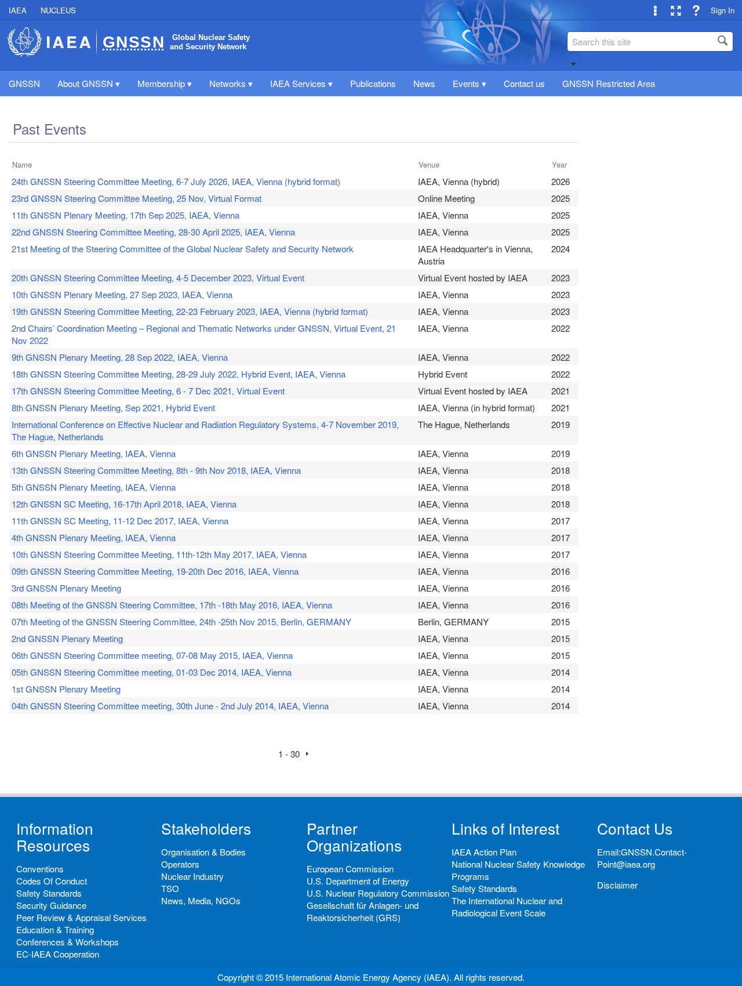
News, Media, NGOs (201, 900)
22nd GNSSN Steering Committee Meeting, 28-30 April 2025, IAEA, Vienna (153, 232)
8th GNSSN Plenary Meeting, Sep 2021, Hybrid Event (113, 407)
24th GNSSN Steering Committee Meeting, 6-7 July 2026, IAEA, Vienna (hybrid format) (176, 181)
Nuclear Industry (192, 876)
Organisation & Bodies (203, 852)
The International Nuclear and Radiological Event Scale (507, 906)
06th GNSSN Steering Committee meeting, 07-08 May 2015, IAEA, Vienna (152, 655)
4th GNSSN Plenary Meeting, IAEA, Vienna (94, 537)
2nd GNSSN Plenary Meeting (67, 638)
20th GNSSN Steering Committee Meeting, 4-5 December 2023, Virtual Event (158, 277)
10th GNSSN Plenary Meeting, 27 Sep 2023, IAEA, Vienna (122, 294)
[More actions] (655, 10)
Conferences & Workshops (67, 942)
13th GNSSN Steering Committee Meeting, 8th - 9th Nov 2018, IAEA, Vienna (156, 470)
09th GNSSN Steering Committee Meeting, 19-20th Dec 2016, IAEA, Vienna (155, 571)
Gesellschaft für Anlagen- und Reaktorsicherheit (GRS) (363, 911)
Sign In (722, 10)
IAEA (18, 10)
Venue (429, 164)
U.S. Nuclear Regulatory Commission (378, 893)
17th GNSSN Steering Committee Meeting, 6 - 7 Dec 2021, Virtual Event (148, 391)
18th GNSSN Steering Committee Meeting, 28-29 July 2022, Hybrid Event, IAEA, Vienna (178, 374)
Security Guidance (51, 905)
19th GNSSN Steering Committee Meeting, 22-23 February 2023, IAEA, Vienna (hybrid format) (190, 311)
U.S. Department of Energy (358, 881)
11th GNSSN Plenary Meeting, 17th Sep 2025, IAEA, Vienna (125, 215)
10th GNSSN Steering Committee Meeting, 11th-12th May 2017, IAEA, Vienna (159, 554)
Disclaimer (617, 885)
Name (22, 164)
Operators (180, 864)
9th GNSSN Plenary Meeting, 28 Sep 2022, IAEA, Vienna (120, 357)
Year (559, 164)
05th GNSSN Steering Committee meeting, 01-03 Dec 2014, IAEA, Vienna (152, 672)
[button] (573, 63)
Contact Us (634, 828)
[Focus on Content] (675, 10)
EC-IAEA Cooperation (57, 954)
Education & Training (55, 929)
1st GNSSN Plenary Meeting (66, 689)
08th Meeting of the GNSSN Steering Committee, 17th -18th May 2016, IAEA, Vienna (172, 605)
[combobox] (650, 41)
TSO (170, 888)
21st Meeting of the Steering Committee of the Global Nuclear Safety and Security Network (183, 248)
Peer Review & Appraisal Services (81, 917)
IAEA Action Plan (484, 852)
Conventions (40, 868)
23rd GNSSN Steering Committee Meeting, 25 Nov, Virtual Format (136, 198)
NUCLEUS (58, 10)
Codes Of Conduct (51, 881)
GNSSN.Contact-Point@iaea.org (642, 858)
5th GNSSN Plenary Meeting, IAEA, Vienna (94, 487)
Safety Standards (49, 893)
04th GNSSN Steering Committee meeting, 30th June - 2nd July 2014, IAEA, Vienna (170, 705)
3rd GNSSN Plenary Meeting (66, 588)
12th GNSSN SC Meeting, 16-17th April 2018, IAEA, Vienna (124, 504)
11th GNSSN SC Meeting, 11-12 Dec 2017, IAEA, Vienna (120, 520)
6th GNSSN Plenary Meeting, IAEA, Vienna (94, 453)
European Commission (350, 868)
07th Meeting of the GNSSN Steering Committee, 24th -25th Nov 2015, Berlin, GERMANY (181, 621)
